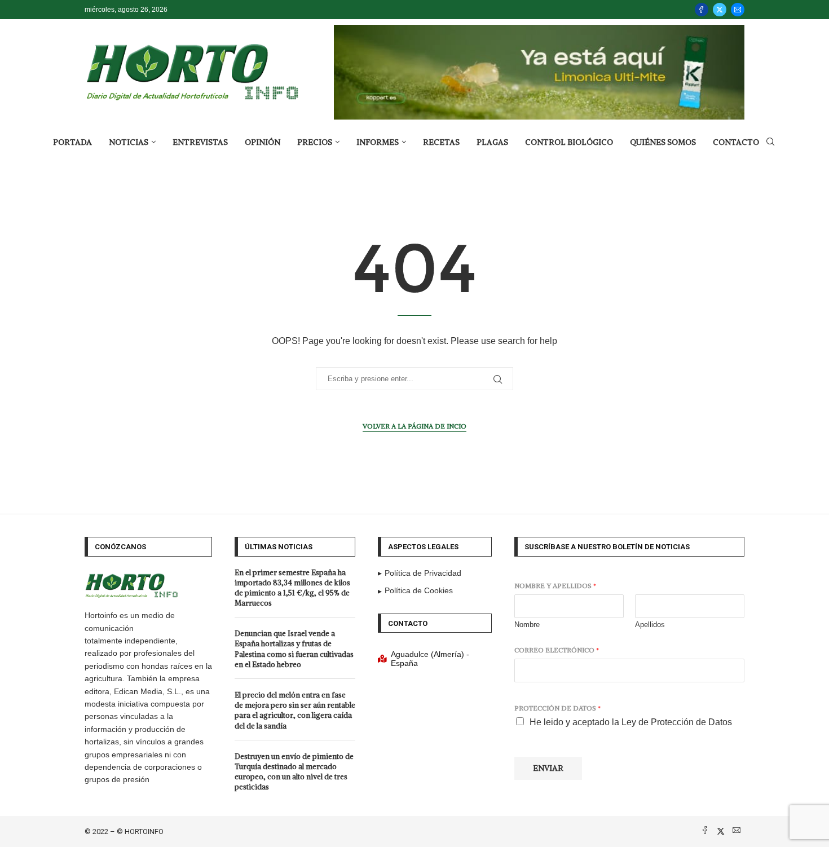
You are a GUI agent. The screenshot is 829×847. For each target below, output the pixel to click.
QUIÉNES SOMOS (663, 142)
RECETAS (441, 142)
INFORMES (377, 142)
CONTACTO (736, 142)
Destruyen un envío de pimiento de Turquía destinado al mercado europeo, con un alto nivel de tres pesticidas (294, 772)
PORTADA (72, 142)
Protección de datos (557, 708)
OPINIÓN (262, 142)
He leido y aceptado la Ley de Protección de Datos (631, 722)
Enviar (548, 768)
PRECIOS (314, 142)
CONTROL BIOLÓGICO (569, 142)
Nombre (527, 624)
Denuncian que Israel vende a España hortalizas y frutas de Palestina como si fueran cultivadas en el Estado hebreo (294, 649)
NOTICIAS (128, 142)
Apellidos (650, 624)
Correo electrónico (556, 650)
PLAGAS (492, 142)
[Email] (737, 9)
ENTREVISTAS (200, 142)
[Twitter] (719, 9)
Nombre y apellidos (555, 585)
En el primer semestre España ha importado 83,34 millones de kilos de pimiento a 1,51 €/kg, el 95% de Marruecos (292, 588)
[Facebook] (701, 9)
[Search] (770, 142)
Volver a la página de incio (414, 426)
